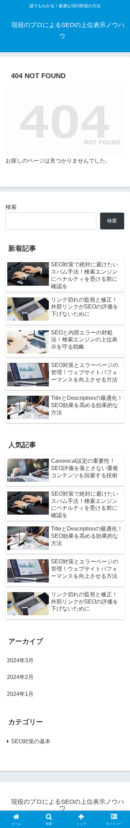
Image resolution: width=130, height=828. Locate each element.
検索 (11, 207)
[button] (116, 811)
